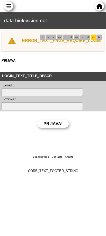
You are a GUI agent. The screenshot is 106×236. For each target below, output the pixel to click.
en (59, 37)
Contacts (57, 156)
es (65, 37)
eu (76, 37)
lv (99, 37)
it (54, 37)
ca (82, 37)
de (48, 37)
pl (88, 37)
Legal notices (41, 156)
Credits (69, 156)
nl (71, 37)
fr (42, 37)
